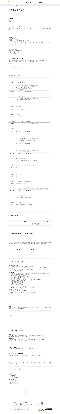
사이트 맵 (27, 409)
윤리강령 (15, 409)
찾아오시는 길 (23, 409)
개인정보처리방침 (11, 409)
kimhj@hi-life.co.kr (15, 377)
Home (10, 5)
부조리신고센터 (18, 409)
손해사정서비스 (33, 2)
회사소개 (25, 2)
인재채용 (40, 2)
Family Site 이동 (48, 409)
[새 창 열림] (26, 390)
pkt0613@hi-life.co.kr (15, 383)
